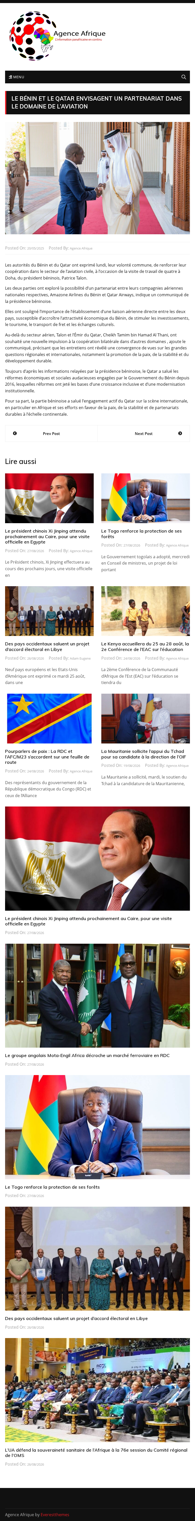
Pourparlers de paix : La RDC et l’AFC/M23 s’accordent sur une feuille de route (47, 756)
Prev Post (51, 433)
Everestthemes (55, 1514)
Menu (18, 76)
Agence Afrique (81, 248)
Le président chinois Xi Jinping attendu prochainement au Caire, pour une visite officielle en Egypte (47, 536)
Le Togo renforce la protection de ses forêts (141, 533)
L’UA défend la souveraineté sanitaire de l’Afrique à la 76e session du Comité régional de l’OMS (96, 1452)
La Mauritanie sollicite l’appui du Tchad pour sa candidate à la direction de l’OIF (143, 754)
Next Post (144, 433)
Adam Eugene (80, 658)
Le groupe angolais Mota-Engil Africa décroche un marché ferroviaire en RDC (87, 1055)
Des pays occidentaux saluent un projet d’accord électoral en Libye (47, 646)
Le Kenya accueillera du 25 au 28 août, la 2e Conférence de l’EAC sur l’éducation (145, 646)
